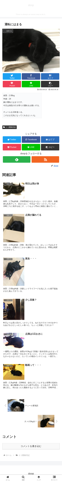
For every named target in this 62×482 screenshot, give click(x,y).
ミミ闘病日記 (10, 127)
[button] (50, 84)
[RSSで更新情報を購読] (45, 159)
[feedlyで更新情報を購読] (16, 159)
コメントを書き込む (31, 446)
